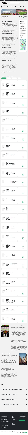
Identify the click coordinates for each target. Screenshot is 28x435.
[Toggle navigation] (26, 2)
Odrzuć (21, 432)
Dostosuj (18, 432)
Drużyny (13, 419)
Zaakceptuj (24, 432)
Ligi (12, 421)
